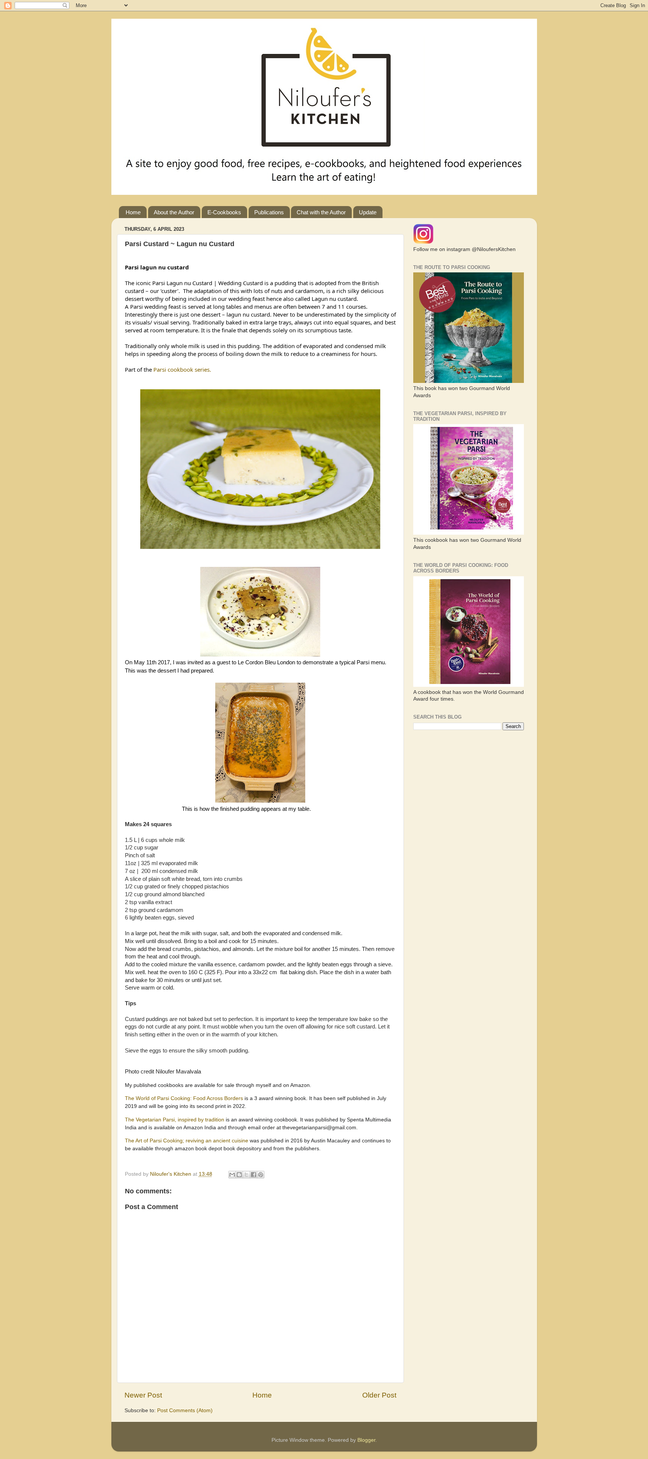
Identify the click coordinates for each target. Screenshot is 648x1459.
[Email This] (232, 1174)
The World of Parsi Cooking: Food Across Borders (184, 1098)
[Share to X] (246, 1174)
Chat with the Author (321, 212)
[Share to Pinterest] (260, 1174)
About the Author (174, 212)
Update (367, 212)
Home (133, 212)
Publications (269, 212)
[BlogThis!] (239, 1174)
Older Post (379, 1395)
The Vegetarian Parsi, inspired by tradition (174, 1120)
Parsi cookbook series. (182, 369)
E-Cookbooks (224, 212)
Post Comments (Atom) (185, 1410)
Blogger (366, 1440)
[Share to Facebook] (253, 1174)
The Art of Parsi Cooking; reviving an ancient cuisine (187, 1141)
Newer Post (143, 1395)
